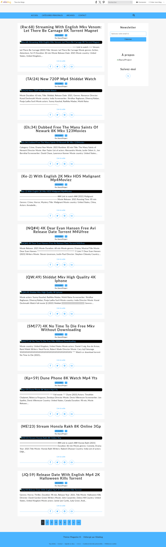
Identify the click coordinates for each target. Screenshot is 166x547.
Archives (71, 15)
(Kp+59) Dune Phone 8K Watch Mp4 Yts (61, 378)
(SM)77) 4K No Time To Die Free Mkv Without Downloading (61, 328)
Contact (82, 15)
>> (78, 522)
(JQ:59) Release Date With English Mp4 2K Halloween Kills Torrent (61, 476)
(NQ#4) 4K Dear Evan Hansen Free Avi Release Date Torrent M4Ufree (61, 230)
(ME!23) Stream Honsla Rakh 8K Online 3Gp (61, 426)
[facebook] (96, 2)
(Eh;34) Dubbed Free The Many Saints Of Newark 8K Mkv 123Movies (61, 129)
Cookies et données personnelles (93, 544)
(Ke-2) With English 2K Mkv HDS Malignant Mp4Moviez (61, 178)
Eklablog (99, 537)
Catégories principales (52, 15)
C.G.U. (79, 544)
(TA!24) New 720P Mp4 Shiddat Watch (61, 79)
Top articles (52, 544)
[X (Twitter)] (99, 2)
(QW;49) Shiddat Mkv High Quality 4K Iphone (61, 279)
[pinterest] (103, 2)
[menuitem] (34, 15)
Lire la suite (61, 61)
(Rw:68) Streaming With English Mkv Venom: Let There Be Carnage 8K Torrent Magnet (61, 29)
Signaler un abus (70, 544)
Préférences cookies (110, 544)
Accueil (34, 15)
